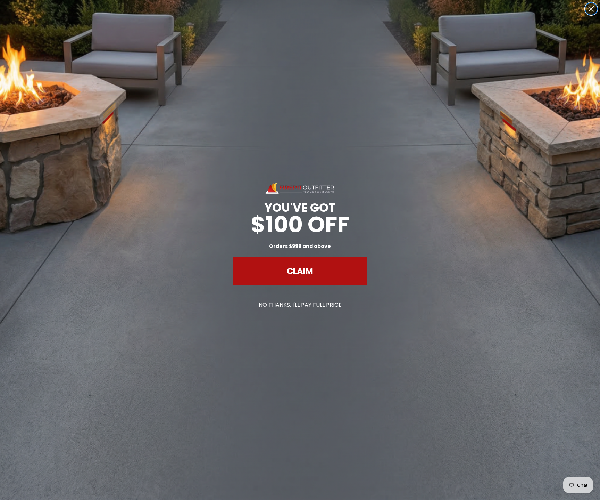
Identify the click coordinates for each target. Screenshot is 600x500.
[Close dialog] (591, 9)
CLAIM (300, 271)
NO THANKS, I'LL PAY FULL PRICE (300, 305)
